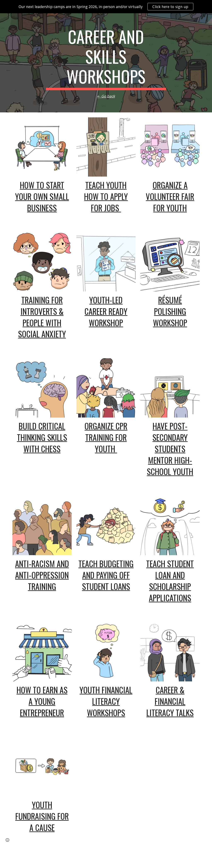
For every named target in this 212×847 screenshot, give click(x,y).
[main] (105, 63)
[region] (106, 6)
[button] (7, 840)
